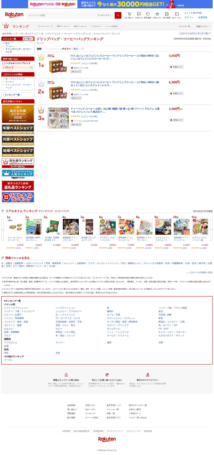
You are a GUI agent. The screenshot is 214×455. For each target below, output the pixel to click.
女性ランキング (80, 26)
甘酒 (8, 266)
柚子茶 (202, 263)
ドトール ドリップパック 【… (15, 238)
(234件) (128, 248)
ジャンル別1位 (112, 26)
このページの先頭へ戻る (200, 272)
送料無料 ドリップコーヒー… (144, 238)
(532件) (184, 248)
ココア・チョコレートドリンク (103, 263)
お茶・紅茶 (190, 263)
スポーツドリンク (34, 263)
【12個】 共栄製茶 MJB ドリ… (51, 238)
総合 (7, 43)
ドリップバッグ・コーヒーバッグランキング (69, 39)
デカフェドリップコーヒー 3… (162, 238)
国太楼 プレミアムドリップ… (88, 238)
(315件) (18, 248)
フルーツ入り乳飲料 (153, 263)
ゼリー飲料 (18, 266)
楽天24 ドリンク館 (81, 68)
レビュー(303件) (89, 63)
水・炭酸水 (6, 263)
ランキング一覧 (12, 95)
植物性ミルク (134, 263)
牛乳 (123, 263)
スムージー (69, 263)
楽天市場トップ (9, 33)
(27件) (36, 248)
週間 (75, 49)
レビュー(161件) (89, 90)
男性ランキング (63, 26)
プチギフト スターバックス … (107, 238)
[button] (139, 15)
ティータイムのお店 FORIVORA (86, 121)
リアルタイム (96, 26)
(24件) (110, 248)
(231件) (73, 248)
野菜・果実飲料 (53, 263)
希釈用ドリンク (33, 266)
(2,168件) (203, 248)
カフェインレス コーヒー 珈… (199, 238)
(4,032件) (148, 248)
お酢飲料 (81, 263)
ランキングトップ (45, 26)
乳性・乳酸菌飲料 (174, 263)
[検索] (118, 15)
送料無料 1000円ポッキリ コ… (33, 238)
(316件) (165, 248)
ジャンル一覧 (184, 26)
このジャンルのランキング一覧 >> (195, 33)
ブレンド (116, 33)
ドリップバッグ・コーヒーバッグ (92, 33)
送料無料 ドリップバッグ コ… (125, 238)
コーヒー (68, 33)
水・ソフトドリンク (51, 33)
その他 (52, 266)
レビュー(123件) (89, 116)
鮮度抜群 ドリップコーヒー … (70, 238)
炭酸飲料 (19, 263)
